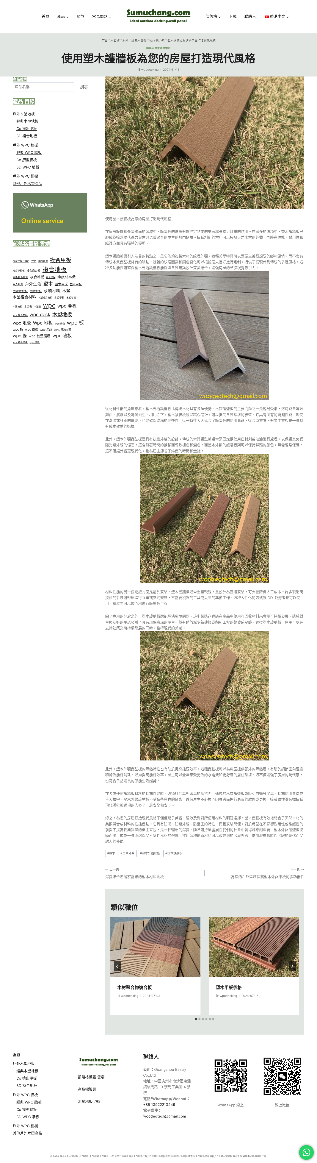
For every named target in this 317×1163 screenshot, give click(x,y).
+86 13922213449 (159, 1104)
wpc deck (40, 314)
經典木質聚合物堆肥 (158, 48)
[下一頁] (292, 966)
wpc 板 (75, 322)
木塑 (66, 290)
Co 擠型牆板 (26, 160)
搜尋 (84, 87)
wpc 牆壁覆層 (39, 336)
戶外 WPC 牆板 (25, 145)
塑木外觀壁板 (150, 853)
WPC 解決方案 (62, 329)
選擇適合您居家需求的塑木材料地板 (134, 873)
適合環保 (50, 277)
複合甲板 (60, 260)
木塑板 (28, 306)
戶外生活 (33, 283)
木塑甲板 (59, 297)
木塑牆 (37, 306)
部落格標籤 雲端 (91, 1077)
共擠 (33, 261)
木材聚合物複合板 (134, 987)
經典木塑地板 (27, 121)
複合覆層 (43, 261)
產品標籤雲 (87, 1089)
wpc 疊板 (67, 306)
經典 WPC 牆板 (29, 152)
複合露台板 (34, 270)
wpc (49, 305)
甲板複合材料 (20, 277)
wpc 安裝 (60, 323)
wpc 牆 (20, 335)
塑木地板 (36, 291)
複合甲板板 (19, 270)
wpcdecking (150, 69)
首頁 (45, 16)
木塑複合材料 (24, 297)
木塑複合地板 (45, 297)
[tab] (196, 1019)
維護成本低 (66, 277)
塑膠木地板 (20, 291)
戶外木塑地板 (24, 114)
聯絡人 (250, 16)
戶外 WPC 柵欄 (25, 176)
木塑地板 (71, 297)
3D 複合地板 (26, 136)
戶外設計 (18, 284)
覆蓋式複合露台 (21, 261)
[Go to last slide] (117, 966)
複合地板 (54, 269)
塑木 (111, 853)
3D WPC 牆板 (27, 167)
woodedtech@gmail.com (164, 1116)
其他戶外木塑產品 (27, 183)
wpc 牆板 (62, 335)
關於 (80, 16)
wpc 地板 (22, 323)
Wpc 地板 (43, 323)
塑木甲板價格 (229, 987)
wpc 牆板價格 (20, 342)
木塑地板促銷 (89, 1101)
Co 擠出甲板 (26, 128)
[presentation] (155, 947)
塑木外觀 (128, 853)
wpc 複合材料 (20, 315)
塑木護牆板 (173, 853)
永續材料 (52, 291)
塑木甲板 (61, 284)
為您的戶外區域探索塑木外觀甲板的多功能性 (267, 873)
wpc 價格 (31, 329)
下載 (233, 16)
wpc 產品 (46, 329)
